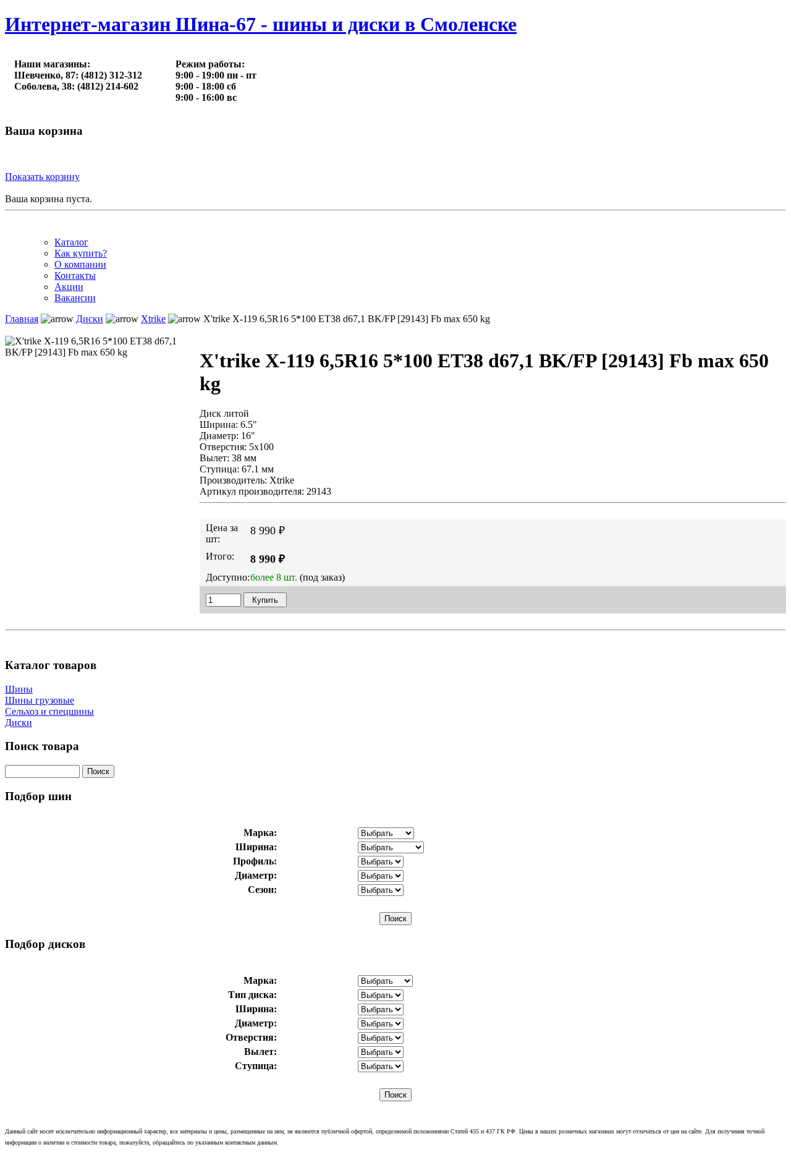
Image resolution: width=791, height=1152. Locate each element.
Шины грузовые (39, 700)
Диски (18, 722)
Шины (19, 689)
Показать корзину (42, 176)
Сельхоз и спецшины (49, 711)
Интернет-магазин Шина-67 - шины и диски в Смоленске (261, 24)
